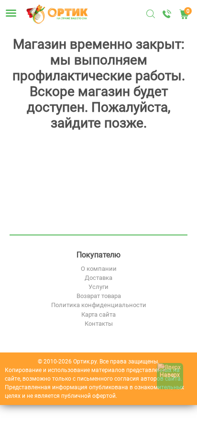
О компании (99, 268)
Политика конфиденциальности (98, 305)
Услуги (98, 286)
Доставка (98, 277)
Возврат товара (99, 295)
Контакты (99, 323)
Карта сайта (98, 314)
